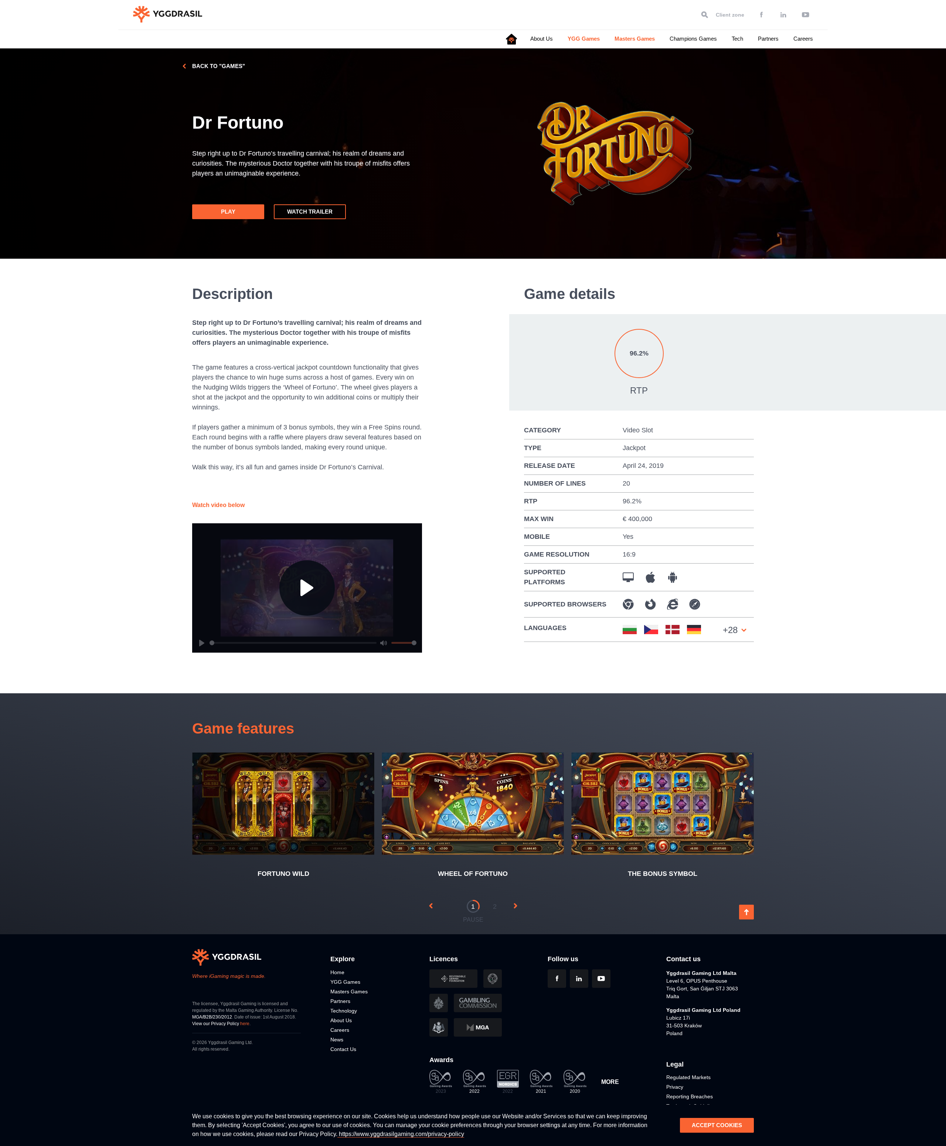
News (336, 1040)
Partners (768, 38)
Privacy (674, 1087)
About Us (541, 38)
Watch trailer (310, 211)
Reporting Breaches (689, 1096)
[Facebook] (761, 14)
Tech (737, 38)
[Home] (511, 39)
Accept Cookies (717, 1125)
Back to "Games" (218, 66)
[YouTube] (805, 14)
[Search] (704, 14)
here (244, 1023)
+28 (730, 630)
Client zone (730, 15)
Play (228, 211)
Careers (803, 38)
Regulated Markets (688, 1077)
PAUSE (473, 920)
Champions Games (693, 38)
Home (337, 972)
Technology (343, 1011)
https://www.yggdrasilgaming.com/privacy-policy (400, 1134)
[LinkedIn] (783, 14)
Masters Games (635, 38)
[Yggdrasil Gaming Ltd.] (167, 14)
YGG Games (584, 38)
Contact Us (343, 1049)
